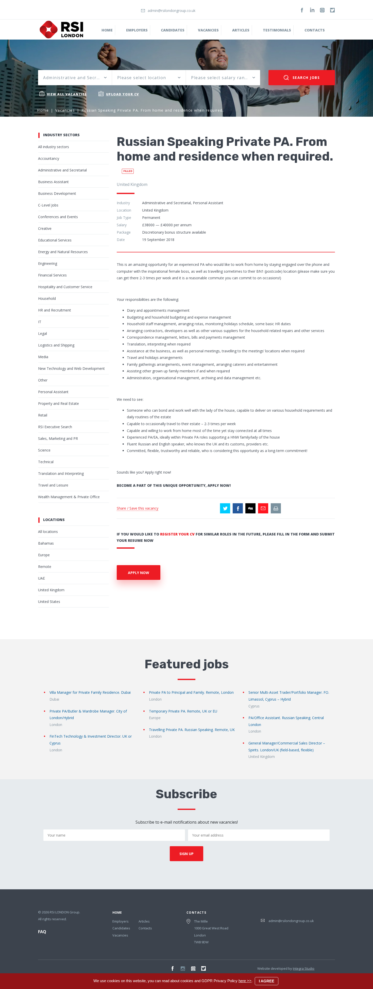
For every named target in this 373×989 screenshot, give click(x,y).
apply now (138, 572)
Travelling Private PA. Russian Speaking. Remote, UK (192, 729)
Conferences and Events (58, 216)
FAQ (42, 931)
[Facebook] (301, 10)
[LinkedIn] (312, 10)
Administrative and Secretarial (62, 170)
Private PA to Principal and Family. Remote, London (191, 692)
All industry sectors (53, 146)
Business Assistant (53, 181)
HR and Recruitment (54, 310)
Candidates (172, 30)
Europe (44, 554)
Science (44, 450)
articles (240, 30)
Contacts (314, 30)
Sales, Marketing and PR (58, 438)
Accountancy (48, 158)
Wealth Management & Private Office (69, 496)
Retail (42, 415)
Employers (137, 30)
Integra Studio (303, 968)
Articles (144, 921)
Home (107, 30)
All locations (48, 531)
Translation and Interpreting (61, 473)
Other (42, 380)
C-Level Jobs (48, 205)
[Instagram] (322, 10)
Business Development (57, 193)
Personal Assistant (53, 391)
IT (39, 321)
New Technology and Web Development (71, 368)
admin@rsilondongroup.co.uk (171, 10)
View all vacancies (67, 94)
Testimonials (277, 30)
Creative (45, 228)
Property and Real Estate (58, 403)
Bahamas (46, 543)
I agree (266, 981)
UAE (41, 578)
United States (49, 601)
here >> (245, 981)
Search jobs (305, 77)
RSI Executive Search (55, 426)
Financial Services (52, 275)
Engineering (47, 263)
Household (47, 298)
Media (43, 356)
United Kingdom (51, 589)
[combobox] (75, 77)
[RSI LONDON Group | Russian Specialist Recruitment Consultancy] (61, 29)
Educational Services (55, 240)
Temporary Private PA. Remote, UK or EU (183, 711)
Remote (44, 566)
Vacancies (208, 30)
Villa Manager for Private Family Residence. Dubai (90, 692)
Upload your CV (122, 94)
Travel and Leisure (53, 485)
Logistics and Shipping (56, 345)
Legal (42, 333)
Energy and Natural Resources (63, 251)
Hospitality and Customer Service (65, 286)
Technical (46, 461)
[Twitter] (332, 10)
